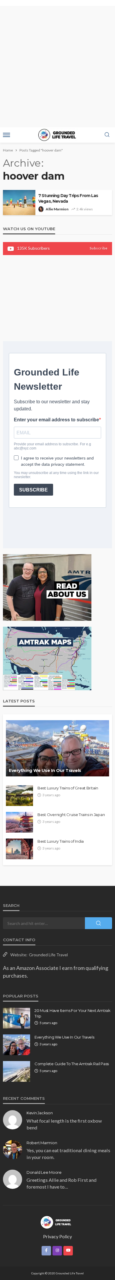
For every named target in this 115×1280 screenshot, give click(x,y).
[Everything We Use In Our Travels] (57, 748)
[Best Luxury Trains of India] (19, 849)
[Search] (107, 135)
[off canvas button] (6, 135)
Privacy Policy (57, 1236)
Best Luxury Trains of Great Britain (67, 788)
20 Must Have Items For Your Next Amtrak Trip (72, 1013)
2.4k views (84, 209)
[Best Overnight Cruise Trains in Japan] (19, 822)
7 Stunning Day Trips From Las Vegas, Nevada (68, 198)
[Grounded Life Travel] (57, 1221)
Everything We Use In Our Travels (45, 770)
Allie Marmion (57, 209)
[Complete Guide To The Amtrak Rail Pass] (16, 1071)
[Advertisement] (57, 66)
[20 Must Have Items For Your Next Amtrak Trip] (16, 1018)
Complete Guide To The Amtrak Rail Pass (71, 1063)
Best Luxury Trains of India (60, 841)
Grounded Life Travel (48, 954)
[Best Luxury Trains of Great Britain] (19, 795)
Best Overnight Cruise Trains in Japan (71, 814)
